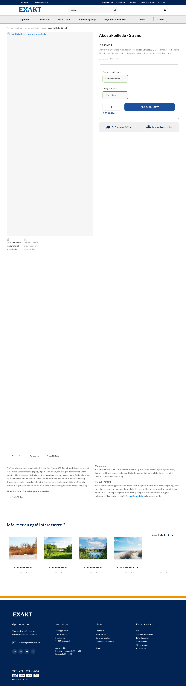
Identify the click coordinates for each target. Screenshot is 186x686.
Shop (142, 19)
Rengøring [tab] (34, 456)
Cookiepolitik (141, 641)
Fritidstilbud (64, 19)
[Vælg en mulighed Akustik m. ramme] (115, 78)
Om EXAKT (133, 2)
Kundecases (121, 2)
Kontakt (160, 19)
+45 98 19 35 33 (26, 2)
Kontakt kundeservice (162, 127)
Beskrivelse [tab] (17, 456)
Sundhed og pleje (87, 19)
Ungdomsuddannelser (115, 19)
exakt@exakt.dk (42, 2)
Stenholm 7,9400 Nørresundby (63, 639)
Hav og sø (42, 28)
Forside (10, 28)
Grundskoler (43, 19)
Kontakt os (141, 648)
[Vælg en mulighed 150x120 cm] (115, 95)
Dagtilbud (24, 19)
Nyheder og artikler (148, 2)
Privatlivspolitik (142, 638)
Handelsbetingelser (144, 634)
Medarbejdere (107, 2)
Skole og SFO (101, 634)
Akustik (34, 28)
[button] (14, 340)
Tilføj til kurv (150, 107)
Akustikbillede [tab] (53, 456)
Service (139, 631)
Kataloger (161, 2)
